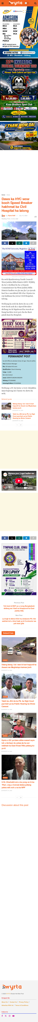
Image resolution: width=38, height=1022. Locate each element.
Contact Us (13, 1002)
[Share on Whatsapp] (19, 243)
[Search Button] (35, 3)
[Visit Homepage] (15, 3)
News (8, 195)
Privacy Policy (23, 1002)
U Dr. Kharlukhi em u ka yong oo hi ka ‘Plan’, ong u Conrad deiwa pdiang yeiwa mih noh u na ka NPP (18, 785)
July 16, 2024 (23, 215)
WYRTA (8, 993)
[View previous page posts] (17, 424)
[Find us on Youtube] (13, 1016)
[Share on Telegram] (26, 243)
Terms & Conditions (21, 1005)
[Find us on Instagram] (9, 1016)
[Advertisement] (19, 171)
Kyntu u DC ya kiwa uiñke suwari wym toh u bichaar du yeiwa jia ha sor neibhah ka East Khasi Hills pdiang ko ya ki (18, 744)
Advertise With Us (7, 1005)
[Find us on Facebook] (2, 1016)
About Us (5, 1002)
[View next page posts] (20, 424)
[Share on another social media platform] (33, 243)
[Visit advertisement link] (19, 78)
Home (3, 195)
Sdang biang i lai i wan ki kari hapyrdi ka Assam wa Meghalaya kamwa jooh (24, 406)
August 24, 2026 (18, 410)
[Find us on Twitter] (6, 1016)
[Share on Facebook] (5, 243)
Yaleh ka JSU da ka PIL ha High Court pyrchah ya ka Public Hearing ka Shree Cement (24, 416)
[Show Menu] (3, 3)
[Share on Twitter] (12, 243)
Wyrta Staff (11, 215)
